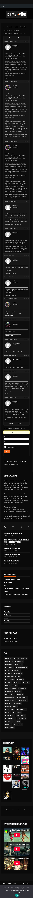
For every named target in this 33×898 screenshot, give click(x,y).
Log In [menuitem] (2, 6)
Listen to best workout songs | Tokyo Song (17, 590)
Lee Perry (9, 691)
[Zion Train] (16, 758)
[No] (31, 891)
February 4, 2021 (9, 536)
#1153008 (26, 255)
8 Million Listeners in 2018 (12, 554)
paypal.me (12, 507)
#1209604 (26, 355)
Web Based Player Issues (11, 561)
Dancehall (9, 667)
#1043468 (26, 41)
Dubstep (9, 673)
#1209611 (26, 319)
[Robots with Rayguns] (25, 760)
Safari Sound (10, 715)
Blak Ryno (20, 661)
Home (4, 884)
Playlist (9, 703)
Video (8, 724)
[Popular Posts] (13, 527)
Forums (9, 27)
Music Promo (10, 697)
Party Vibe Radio (11, 700)
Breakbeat (9, 664)
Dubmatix (16, 670)
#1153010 (26, 201)
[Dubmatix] (7, 795)
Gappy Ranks (10, 679)
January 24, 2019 (9, 557)
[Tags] (29, 527)
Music (16, 27)
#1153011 (26, 371)
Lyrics (18, 691)
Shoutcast (21, 715)
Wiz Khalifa (10, 727)
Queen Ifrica (10, 709)
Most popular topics (10, 638)
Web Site (7, 621)
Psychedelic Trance (12, 706)
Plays (7, 809)
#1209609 (26, 141)
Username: (7, 436)
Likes (13, 809)
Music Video (23, 697)
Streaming (22, 718)
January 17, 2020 (9, 550)
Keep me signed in (10, 447)
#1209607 (26, 397)
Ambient (9, 658)
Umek (18, 721)
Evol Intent (19, 673)
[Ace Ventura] (25, 776)
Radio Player (22, 709)
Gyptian (17, 682)
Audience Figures (21, 658)
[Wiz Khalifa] (16, 784)
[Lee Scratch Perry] (16, 751)
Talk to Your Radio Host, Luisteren (16, 594)
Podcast (18, 703)
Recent (20, 809)
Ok (17, 895)
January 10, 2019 (9, 563)
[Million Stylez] (7, 758)
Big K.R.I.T (9, 661)
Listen (27, 884)
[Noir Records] (7, 769)
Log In (7, 452)
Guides (8, 682)
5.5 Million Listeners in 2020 (13, 533)
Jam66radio (8, 583)
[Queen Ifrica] (7, 750)
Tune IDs (23, 27)
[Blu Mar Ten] (16, 767)
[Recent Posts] (5, 527)
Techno (9, 721)
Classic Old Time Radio (12, 580)
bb (5, 586)
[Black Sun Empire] (25, 769)
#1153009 (26, 339)
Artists (10, 884)
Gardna (21, 679)
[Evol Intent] (7, 778)
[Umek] (25, 785)
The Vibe (7, 612)
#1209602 (26, 277)
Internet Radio (11, 688)
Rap (8, 712)
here (12, 518)
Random (26, 809)
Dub (8, 670)
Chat (15, 884)
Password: (7, 442)
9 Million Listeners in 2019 (12, 548)
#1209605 (26, 228)
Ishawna (23, 688)
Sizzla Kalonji (10, 718)
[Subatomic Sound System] (25, 751)
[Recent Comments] (21, 527)
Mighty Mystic (10, 694)
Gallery (21, 884)
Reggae (17, 712)
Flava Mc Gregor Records (13, 676)
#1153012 (26, 81)
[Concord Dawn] (16, 775)
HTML (26, 682)
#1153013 (26, 298)
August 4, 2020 (9, 544)
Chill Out (19, 664)
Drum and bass (22, 667)
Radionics (7, 615)
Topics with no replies (11, 641)
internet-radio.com (11, 685)
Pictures (23, 700)
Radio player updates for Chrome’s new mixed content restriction (16, 541)
